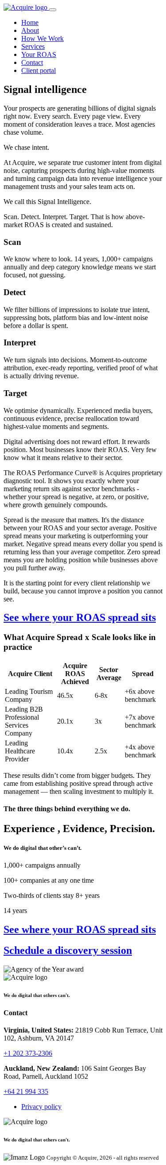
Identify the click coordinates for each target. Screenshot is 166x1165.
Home (30, 22)
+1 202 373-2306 (28, 1053)
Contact (32, 62)
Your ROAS (38, 54)
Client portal (38, 70)
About (30, 30)
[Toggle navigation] (52, 9)
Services (33, 46)
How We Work (42, 38)
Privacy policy (41, 1106)
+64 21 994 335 (26, 1091)
